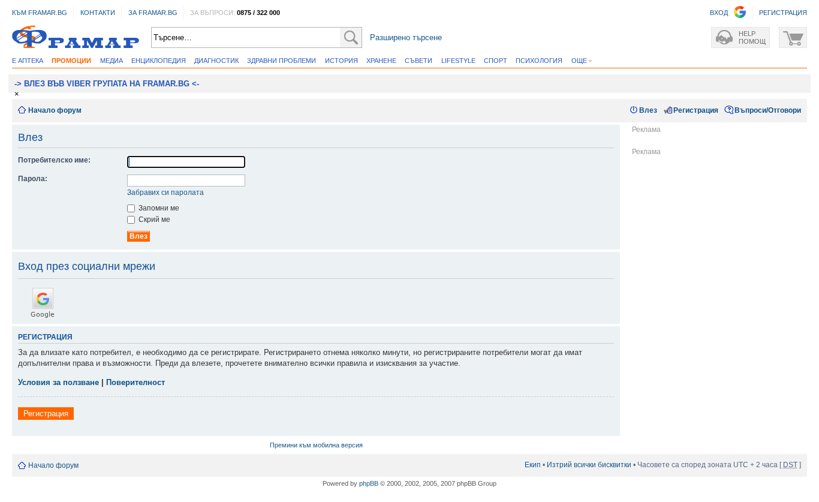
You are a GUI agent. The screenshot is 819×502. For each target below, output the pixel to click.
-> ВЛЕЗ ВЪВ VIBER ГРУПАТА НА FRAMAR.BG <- (106, 83)
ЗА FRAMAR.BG (152, 12)
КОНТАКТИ (97, 12)
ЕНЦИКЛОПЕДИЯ (158, 60)
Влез (648, 110)
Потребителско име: (54, 160)
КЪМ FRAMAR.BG (39, 12)
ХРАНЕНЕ (381, 60)
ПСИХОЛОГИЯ (539, 60)
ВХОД (719, 12)
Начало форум (55, 110)
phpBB (368, 483)
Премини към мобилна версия (316, 445)
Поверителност (135, 382)
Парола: (32, 179)
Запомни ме (158, 208)
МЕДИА (111, 60)
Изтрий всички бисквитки (589, 465)
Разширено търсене (406, 37)
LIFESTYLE (458, 60)
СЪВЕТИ (418, 60)
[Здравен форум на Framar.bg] (75, 37)
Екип (533, 465)
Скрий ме (153, 219)
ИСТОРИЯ (341, 60)
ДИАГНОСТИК (216, 60)
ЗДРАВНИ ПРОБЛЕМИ (281, 60)
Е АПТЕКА (27, 60)
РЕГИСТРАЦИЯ (783, 12)
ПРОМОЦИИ (71, 60)
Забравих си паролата (165, 192)
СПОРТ (495, 60)
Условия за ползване (58, 382)
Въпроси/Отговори (767, 110)
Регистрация (695, 110)
